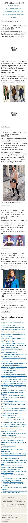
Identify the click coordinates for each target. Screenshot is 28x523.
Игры (22, 14)
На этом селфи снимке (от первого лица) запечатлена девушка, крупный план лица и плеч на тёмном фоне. (14, 506)
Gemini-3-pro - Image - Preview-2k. (12, 413)
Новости (16, 6)
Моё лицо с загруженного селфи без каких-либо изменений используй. (13, 330)
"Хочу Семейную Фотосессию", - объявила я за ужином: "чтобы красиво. (14, 434)
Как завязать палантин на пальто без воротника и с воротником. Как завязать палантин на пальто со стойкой (12, 214)
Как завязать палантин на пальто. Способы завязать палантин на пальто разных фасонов (13, 256)
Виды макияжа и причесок (14, 8)
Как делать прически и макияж (14, 11)
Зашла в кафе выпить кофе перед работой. (15, 408)
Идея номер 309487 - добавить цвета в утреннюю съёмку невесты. (12, 369)
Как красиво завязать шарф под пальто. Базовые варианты (13, 133)
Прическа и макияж (14, 3)
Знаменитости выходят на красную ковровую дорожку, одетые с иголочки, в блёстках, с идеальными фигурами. (12, 467)
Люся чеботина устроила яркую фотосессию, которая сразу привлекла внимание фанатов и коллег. (11, 429)
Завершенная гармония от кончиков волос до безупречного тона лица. (13, 339)
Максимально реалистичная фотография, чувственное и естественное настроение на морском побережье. (13, 334)
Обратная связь (5, 521)
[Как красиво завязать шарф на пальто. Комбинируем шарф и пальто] (14, 93)
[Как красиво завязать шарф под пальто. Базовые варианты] (14, 183)
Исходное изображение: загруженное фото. (15, 491)
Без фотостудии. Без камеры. (11, 458)
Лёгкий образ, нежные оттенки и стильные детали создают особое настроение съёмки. (13, 425)
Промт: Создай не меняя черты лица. (13, 482)
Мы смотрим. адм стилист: (10, 415)
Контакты (4, 517)
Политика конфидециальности (7, 519)
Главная (10, 6)
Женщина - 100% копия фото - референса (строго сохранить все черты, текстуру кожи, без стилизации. (13, 397)
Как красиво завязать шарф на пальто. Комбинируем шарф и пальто (13, 26)
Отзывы (13, 17)
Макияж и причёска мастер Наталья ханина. (15, 460)
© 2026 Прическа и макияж (7, 515)
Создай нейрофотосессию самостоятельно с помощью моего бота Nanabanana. (14, 479)
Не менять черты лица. (9, 446)
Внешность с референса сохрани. (12, 417)
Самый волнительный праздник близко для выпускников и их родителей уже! (14, 355)
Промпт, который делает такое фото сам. (14, 381)
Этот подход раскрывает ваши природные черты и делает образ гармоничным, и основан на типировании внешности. (14, 376)
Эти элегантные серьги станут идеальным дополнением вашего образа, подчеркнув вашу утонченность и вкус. (14, 359)
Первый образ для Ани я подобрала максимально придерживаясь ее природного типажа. (13, 442)
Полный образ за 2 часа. (9, 325)
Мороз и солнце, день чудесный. (12, 493)
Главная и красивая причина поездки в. (13, 327)
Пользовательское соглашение (12, 517)
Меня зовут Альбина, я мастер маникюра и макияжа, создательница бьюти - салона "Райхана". (13, 392)
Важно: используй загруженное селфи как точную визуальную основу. (13, 438)
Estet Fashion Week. (8, 372)
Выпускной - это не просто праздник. (12, 349)
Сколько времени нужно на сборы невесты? (15, 379)
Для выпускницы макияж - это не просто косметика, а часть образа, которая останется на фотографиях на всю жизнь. (13, 345)
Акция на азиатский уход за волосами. (13, 422)
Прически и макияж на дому (11, 14)
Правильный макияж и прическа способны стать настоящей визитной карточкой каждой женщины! (13, 455)
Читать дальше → (5, 126)
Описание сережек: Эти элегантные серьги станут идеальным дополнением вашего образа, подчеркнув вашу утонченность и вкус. (14, 365)
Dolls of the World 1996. (8, 342)
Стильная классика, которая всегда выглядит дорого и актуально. (11, 351)
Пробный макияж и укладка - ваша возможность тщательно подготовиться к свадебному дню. (12, 449)
